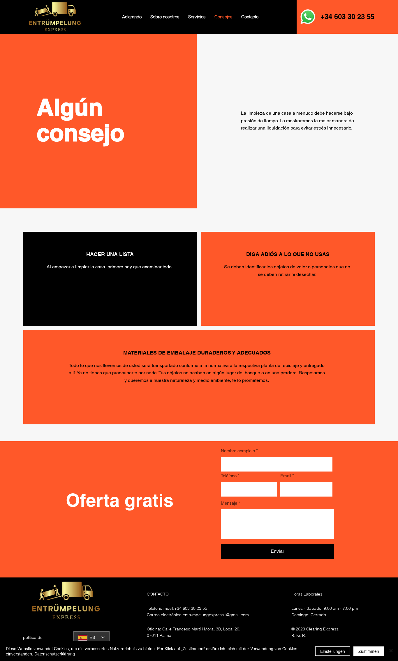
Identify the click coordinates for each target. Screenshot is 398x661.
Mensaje (229, 503)
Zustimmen (368, 651)
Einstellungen (332, 651)
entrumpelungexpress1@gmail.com (216, 614)
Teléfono (229, 476)
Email (285, 476)
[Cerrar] (391, 651)
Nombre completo (238, 451)
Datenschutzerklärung (54, 654)
